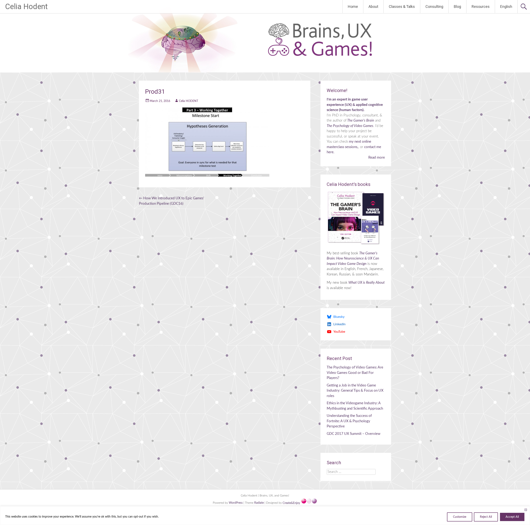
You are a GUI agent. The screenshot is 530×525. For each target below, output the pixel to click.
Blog (457, 6)
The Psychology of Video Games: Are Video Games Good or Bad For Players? (355, 373)
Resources (481, 6)
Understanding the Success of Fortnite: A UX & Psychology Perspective (349, 421)
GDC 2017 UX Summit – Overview (353, 433)
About (373, 6)
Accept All (512, 516)
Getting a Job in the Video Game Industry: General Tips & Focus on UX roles (355, 391)
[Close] (525, 509)
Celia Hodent (26, 6)
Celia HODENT (188, 101)
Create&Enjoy (292, 503)
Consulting (434, 6)
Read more (376, 157)
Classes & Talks (402, 6)
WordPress (236, 503)
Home (353, 6)
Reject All (486, 516)
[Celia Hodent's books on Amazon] (356, 218)
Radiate (259, 503)
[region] (265, 515)
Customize (459, 516)
